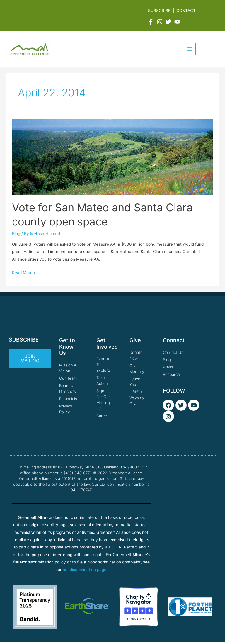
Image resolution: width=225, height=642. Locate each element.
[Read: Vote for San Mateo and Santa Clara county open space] (112, 156)
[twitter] (169, 22)
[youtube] (178, 22)
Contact (186, 10)
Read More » (24, 272)
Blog (16, 233)
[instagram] (160, 22)
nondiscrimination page (84, 569)
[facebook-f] (152, 22)
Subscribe (159, 10)
